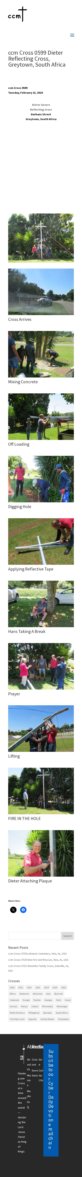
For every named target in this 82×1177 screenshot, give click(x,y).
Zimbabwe (63, 1019)
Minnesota (47, 1006)
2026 (63, 987)
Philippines (33, 1012)
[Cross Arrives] (41, 315)
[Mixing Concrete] (41, 377)
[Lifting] (41, 752)
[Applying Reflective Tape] (41, 565)
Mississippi (62, 1006)
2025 (55, 987)
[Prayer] (41, 689)
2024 (46, 987)
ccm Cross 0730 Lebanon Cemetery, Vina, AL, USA (37, 953)
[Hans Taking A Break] (41, 627)
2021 (20, 987)
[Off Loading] (41, 440)
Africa (13, 993)
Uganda (32, 1019)
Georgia (48, 999)
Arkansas (37, 993)
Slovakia (47, 1012)
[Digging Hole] (41, 502)
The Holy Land (17, 1019)
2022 (29, 987)
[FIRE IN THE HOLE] (41, 814)
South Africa (62, 1012)
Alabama (24, 993)
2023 (37, 987)
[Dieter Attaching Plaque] (41, 876)
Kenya (24, 1006)
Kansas (13, 1006)
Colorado (14, 999)
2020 (12, 987)
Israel (67, 999)
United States (47, 1019)
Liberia (34, 1006)
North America (17, 1012)
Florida (37, 999)
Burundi (58, 993)
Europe (26, 999)
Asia (48, 993)
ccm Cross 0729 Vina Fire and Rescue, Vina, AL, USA (38, 960)
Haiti (58, 999)
